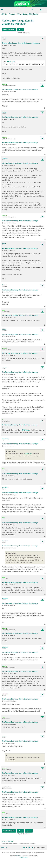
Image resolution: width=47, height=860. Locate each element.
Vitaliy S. (4, 84)
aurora (4, 736)
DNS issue (26, 430)
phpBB (17, 855)
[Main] (23, 4)
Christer (4, 284)
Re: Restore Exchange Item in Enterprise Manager (20, 89)
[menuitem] (43, 10)
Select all (11, 61)
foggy (3, 310)
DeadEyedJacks (6, 787)
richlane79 (5, 158)
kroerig (4, 37)
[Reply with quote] (42, 38)
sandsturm (5, 598)
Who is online (7, 841)
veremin (4, 348)
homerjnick (5, 367)
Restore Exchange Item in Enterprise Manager (17, 22)
